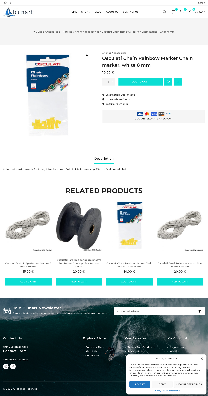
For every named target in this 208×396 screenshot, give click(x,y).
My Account (177, 347)
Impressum (175, 391)
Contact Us (130, 12)
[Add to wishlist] (168, 82)
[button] (201, 358)
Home (73, 12)
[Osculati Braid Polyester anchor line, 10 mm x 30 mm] (180, 225)
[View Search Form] (165, 12)
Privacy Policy (161, 391)
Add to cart (140, 81)
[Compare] (173, 12)
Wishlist (175, 351)
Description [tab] (104, 158)
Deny (162, 384)
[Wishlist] (182, 12)
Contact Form (14, 351)
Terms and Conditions (142, 347)
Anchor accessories (114, 52)
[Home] (34, 31)
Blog (98, 12)
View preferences (189, 384)
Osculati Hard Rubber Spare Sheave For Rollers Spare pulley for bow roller (79, 263)
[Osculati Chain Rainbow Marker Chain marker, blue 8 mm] (129, 225)
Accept (140, 384)
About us (91, 351)
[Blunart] (18, 12)
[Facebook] (10, 2)
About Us (112, 12)
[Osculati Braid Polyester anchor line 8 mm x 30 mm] (28, 225)
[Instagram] (5, 2)
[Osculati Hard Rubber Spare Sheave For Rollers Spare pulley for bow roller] (79, 225)
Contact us (92, 355)
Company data (94, 347)
